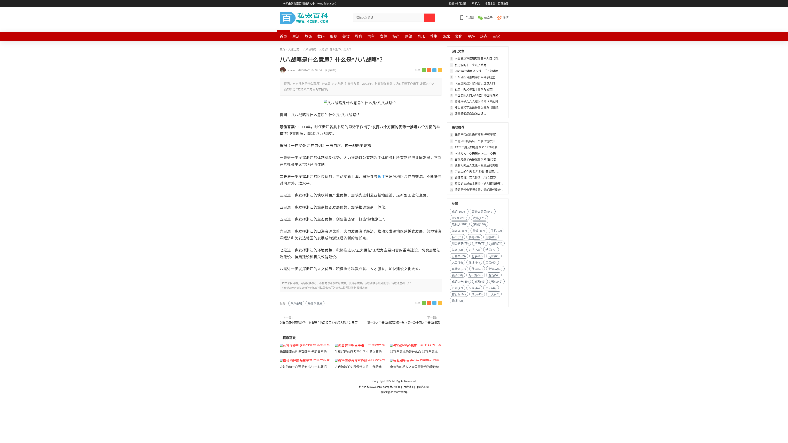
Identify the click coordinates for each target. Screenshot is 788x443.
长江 (381, 177)
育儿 (421, 36)
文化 (458, 36)
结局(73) (491, 249)
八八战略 (296, 303)
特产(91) (457, 237)
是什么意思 (315, 303)
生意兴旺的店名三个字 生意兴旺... (476, 141)
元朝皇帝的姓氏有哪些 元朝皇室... (476, 134)
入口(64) (457, 262)
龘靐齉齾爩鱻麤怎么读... (470, 113)
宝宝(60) (491, 262)
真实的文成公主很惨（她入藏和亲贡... (479, 183)
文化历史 (293, 49)
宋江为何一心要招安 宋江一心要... (476, 153)
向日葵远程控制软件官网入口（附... (477, 58)
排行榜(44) (459, 294)
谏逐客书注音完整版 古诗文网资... (476, 177)
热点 (483, 36)
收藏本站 (490, 3)
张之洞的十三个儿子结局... (472, 65)
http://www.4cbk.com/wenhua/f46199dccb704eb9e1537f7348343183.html (325, 287)
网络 (408, 36)
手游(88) (474, 237)
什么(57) (477, 269)
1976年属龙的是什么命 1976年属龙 (414, 351)
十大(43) (493, 294)
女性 (383, 36)
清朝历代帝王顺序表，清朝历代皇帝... (479, 189)
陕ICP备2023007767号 (394, 392)
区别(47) (457, 288)
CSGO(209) (459, 218)
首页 (283, 36)
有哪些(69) (459, 256)
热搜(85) (491, 237)
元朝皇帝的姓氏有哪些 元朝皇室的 (303, 351)
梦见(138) (479, 224)
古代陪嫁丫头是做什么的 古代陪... (476, 159)
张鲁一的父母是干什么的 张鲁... (475, 89)
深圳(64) (474, 262)
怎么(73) (457, 249)
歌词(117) (479, 230)
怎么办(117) (459, 230)
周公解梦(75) (460, 243)
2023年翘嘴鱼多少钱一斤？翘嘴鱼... (478, 71)
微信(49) (496, 281)
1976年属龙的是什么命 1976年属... (477, 147)
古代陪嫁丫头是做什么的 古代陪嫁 (358, 367)
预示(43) (477, 294)
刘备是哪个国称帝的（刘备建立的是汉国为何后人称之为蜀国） (320, 322)
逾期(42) (457, 300)
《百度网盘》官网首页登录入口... (476, 83)
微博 (506, 17)
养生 (433, 36)
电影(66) (493, 256)
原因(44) (474, 288)
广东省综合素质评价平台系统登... (476, 77)
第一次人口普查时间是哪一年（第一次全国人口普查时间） (404, 322)
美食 (346, 36)
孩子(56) (457, 275)
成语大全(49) (460, 281)
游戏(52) (493, 275)
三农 (496, 36)
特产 (396, 36)
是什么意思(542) (482, 211)
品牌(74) (496, 243)
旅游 (308, 36)
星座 (471, 36)
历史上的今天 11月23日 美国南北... (477, 171)
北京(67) (477, 256)
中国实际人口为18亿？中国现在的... (478, 95)
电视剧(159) (459, 224)
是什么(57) (459, 269)
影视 (333, 36)
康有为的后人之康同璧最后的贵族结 (414, 367)
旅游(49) (480, 281)
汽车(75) (480, 243)
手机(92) (496, 230)
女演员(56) (495, 269)
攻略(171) (479, 218)
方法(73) (474, 249)
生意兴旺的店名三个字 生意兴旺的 (358, 351)
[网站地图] (423, 386)
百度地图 (503, 3)
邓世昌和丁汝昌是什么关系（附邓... (477, 107)
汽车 (371, 36)
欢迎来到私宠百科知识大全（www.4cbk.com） (310, 3)
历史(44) (491, 288)
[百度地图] (409, 386)
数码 (321, 36)
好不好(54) (476, 275)
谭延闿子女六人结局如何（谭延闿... (477, 101)
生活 (296, 36)
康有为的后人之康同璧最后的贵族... (477, 165)
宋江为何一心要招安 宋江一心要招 (303, 367)
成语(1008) (459, 211)
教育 (358, 36)
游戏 (446, 36)
